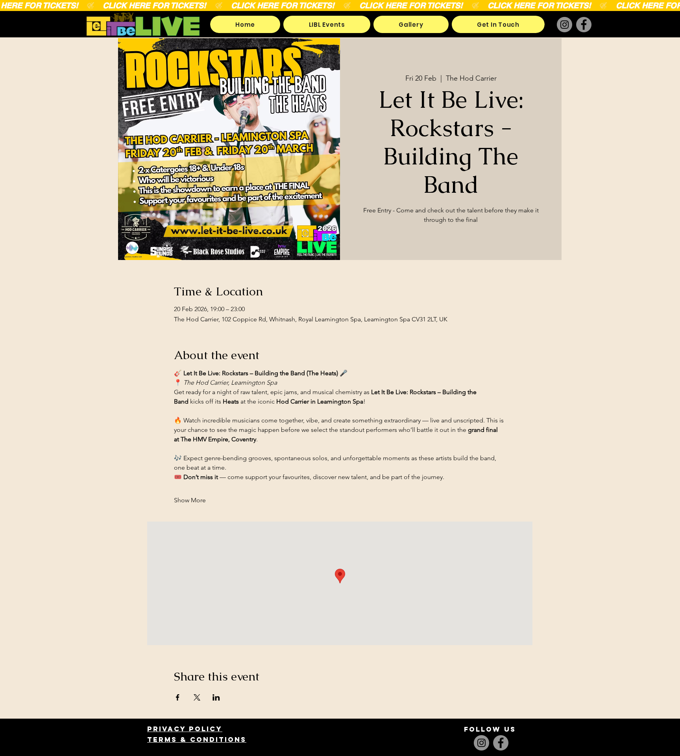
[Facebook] (583, 24)
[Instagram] (564, 24)
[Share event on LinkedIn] (216, 697)
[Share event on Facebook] (177, 697)
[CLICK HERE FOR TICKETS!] (340, 5)
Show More (190, 500)
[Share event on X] (197, 697)
